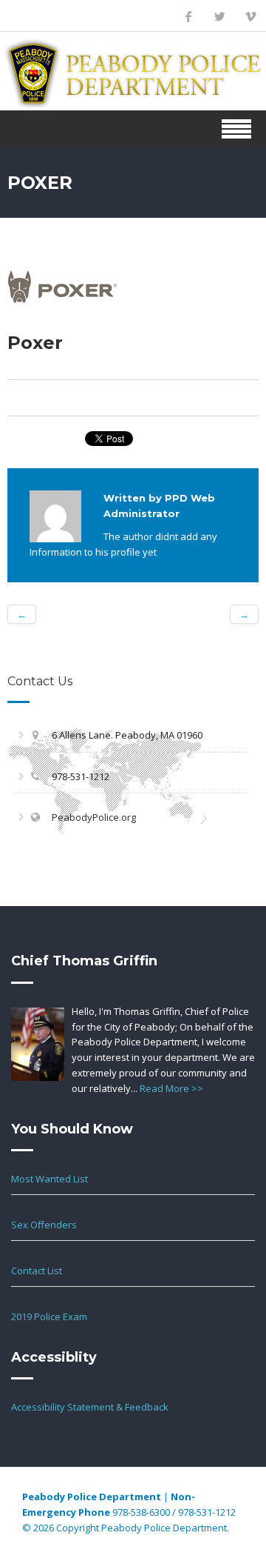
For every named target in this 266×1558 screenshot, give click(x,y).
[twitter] (219, 16)
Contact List (36, 1270)
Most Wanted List (49, 1178)
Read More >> (171, 1088)
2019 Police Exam (49, 1316)
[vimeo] (250, 16)
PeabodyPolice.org (94, 817)
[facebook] (188, 16)
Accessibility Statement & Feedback (89, 1407)
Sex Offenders (44, 1224)
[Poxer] (62, 285)
